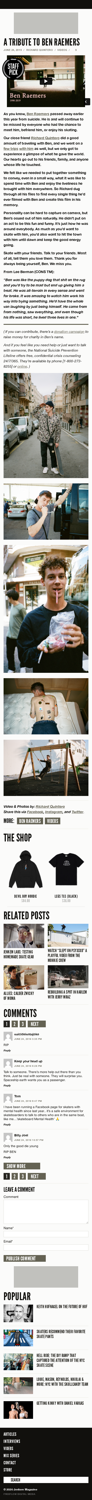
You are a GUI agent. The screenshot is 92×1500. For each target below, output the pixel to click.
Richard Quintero (39, 49)
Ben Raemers (38, 114)
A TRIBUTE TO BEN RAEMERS (42, 42)
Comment (11, 1197)
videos (52, 821)
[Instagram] (74, 1469)
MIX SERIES (11, 1455)
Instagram (54, 812)
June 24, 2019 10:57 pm (28, 1140)
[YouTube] (83, 1469)
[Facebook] (60, 1469)
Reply (7, 1050)
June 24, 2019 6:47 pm (28, 1101)
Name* (9, 1228)
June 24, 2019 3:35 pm (28, 1039)
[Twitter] (67, 1469)
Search (7, 1480)
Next (35, 1024)
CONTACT (10, 1462)
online (22, 366)
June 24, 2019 (13, 49)
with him (26, 148)
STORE (8, 1470)
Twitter (77, 812)
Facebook (35, 812)
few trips (11, 148)
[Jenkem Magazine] (46, 4)
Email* (8, 1241)
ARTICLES (10, 1434)
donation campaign (69, 331)
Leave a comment (19, 1189)
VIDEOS (62, 49)
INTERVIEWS (12, 1441)
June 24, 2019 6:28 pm (28, 1066)
